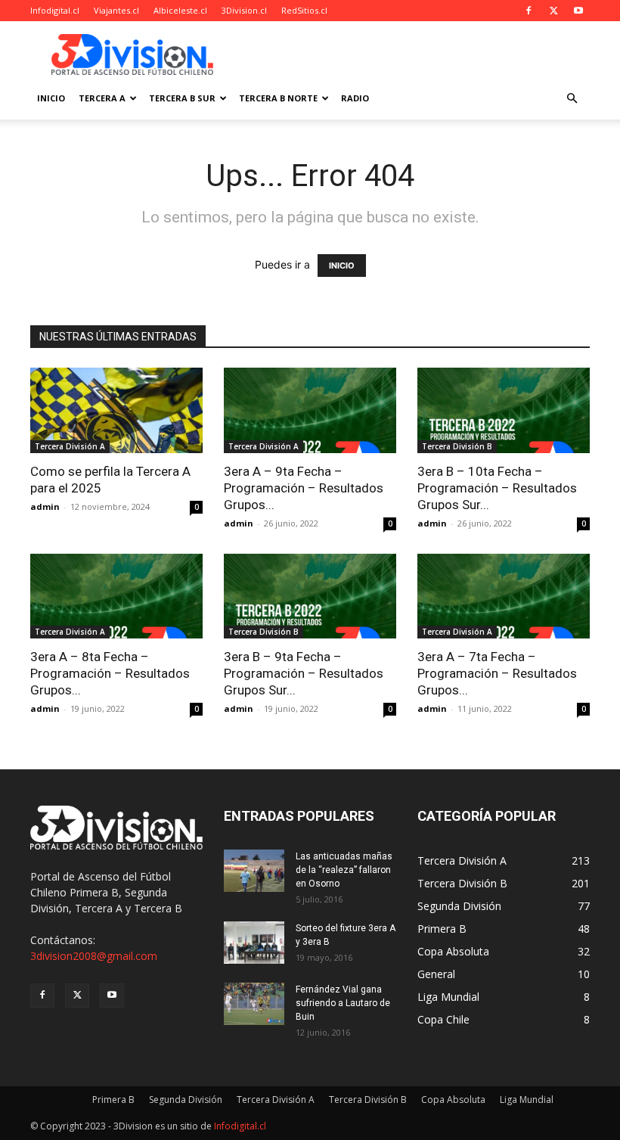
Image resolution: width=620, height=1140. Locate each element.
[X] (553, 10)
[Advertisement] (412, 54)
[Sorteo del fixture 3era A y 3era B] (254, 942)
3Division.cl (244, 10)
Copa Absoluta (453, 1099)
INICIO (342, 265)
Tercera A (102, 98)
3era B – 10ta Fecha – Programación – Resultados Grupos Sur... (497, 488)
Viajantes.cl (116, 10)
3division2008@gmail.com (93, 956)
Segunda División (185, 1099)
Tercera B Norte (278, 98)
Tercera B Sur (182, 98)
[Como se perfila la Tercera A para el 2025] (116, 410)
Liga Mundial (526, 1099)
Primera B (113, 1099)
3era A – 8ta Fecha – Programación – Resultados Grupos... (110, 673)
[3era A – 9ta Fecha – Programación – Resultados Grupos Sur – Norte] (310, 410)
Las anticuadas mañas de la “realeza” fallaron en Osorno (344, 870)
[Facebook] (528, 10)
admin (45, 506)
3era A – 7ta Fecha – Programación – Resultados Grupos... (497, 673)
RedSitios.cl (304, 10)
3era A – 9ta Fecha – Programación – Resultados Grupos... (303, 488)
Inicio (51, 98)
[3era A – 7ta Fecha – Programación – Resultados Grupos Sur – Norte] (503, 596)
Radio (355, 98)
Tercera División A (70, 446)
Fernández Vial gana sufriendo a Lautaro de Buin (343, 1003)
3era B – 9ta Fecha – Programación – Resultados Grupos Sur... (303, 673)
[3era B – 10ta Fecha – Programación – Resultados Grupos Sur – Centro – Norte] (503, 410)
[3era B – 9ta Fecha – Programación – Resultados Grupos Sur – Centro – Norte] (310, 596)
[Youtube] (578, 10)
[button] (571, 99)
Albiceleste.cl (180, 10)
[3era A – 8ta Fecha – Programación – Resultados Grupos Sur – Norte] (116, 596)
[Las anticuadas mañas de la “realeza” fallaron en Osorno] (254, 871)
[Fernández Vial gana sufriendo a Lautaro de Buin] (254, 1004)
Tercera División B (457, 446)
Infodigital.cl (54, 10)
